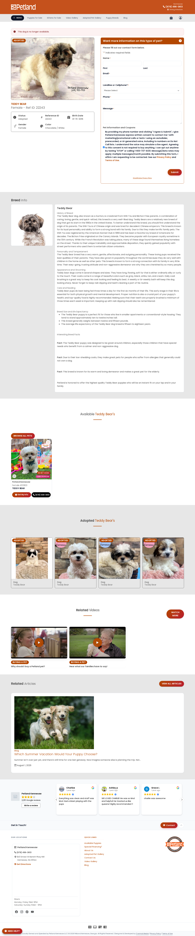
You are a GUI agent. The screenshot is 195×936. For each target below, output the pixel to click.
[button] (56, 800)
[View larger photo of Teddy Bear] (48, 442)
